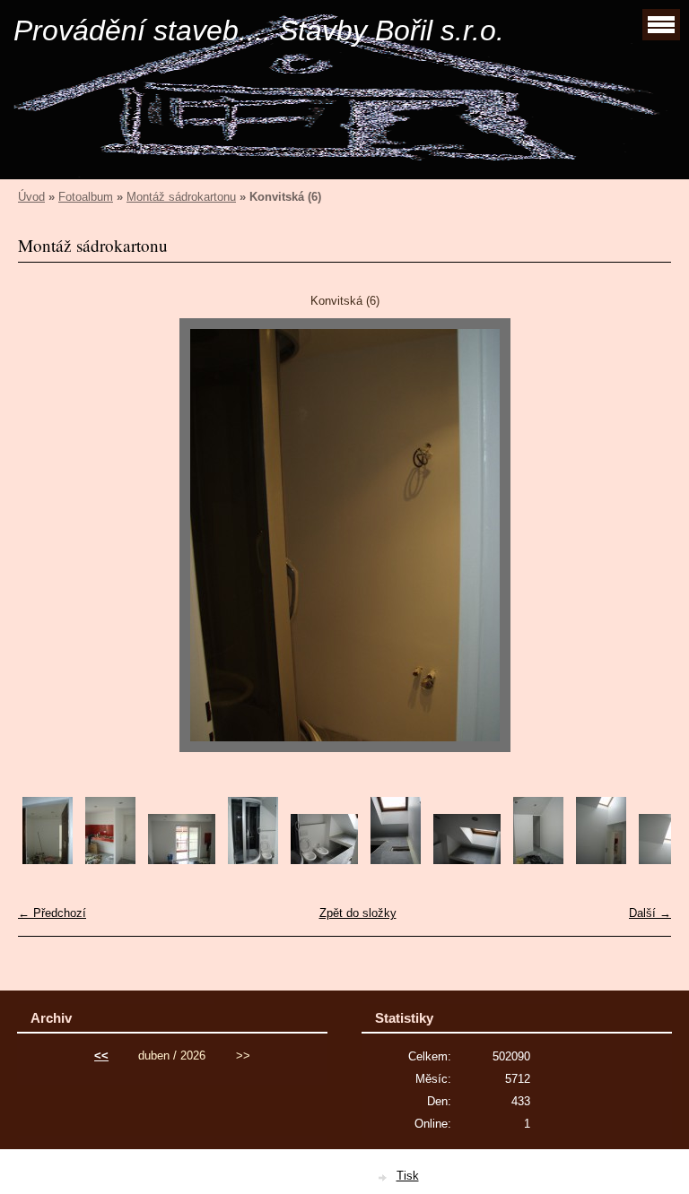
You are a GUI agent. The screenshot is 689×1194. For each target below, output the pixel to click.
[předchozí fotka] (47, 535)
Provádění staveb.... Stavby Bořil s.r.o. (258, 30)
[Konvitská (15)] (467, 860)
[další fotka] (642, 535)
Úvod (31, 196)
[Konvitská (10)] (110, 860)
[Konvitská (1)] (47, 860)
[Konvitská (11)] (181, 860)
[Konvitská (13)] (324, 860)
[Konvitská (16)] (538, 860)
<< (101, 1055)
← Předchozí (52, 913)
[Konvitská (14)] (396, 860)
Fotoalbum (85, 196)
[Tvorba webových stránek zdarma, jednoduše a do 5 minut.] (384, 1177)
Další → (650, 913)
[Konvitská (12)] (253, 860)
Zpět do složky (358, 913)
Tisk (408, 1175)
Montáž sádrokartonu (181, 196)
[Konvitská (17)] (601, 860)
